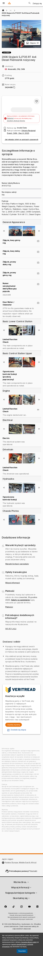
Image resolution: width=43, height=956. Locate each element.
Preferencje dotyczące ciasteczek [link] (21, 919)
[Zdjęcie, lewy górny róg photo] (38, 241)
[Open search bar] (29, 3)
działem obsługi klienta (16, 121)
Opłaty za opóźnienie (20, 600)
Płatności (9, 607)
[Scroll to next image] (39, 231)
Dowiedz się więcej (18, 730)
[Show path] (10, 10)
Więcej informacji (12, 583)
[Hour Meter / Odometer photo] (38, 303)
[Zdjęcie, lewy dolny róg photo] (38, 252)
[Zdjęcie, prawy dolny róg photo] (38, 262)
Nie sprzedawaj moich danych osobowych (21, 917)
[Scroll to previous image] (4, 231)
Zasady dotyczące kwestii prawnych (21, 915)
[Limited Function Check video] (38, 409)
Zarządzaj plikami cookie (28, 942)
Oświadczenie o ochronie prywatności (20, 913)
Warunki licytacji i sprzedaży (17, 564)
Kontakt (33, 871)
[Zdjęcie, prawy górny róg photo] (38, 273)
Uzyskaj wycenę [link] (13, 725)
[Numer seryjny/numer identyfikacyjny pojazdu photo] (38, 284)
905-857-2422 (10, 628)
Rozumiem (22, 951)
